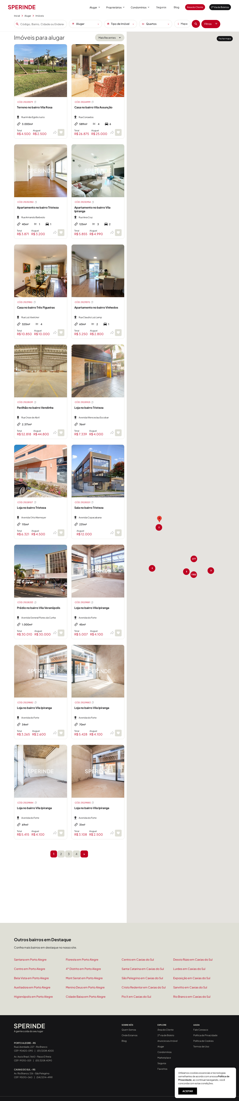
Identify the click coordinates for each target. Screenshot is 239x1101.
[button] (159, 519)
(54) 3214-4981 (45, 1077)
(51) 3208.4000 (45, 1050)
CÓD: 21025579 (25, 102)
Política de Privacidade (205, 1035)
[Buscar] (196, 24)
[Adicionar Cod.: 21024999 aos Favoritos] (118, 132)
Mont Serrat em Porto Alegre (84, 978)
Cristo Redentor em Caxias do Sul (144, 987)
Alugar (93, 7)
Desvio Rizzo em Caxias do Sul (193, 959)
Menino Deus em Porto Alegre (85, 987)
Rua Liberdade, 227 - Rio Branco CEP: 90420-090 (30, 1047)
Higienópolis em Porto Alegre (33, 996)
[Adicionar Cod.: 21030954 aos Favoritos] (118, 232)
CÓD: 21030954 (83, 202)
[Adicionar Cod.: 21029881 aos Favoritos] (118, 633)
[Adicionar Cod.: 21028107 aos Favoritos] (61, 532)
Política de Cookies (203, 1040)
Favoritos (162, 1068)
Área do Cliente (195, 7)
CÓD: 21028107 (25, 502)
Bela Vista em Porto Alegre (31, 978)
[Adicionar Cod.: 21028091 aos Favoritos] (61, 432)
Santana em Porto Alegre (30, 959)
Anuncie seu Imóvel (167, 1040)
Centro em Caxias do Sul (138, 959)
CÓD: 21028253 (25, 602)
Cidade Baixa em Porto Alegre (86, 996)
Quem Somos (129, 1029)
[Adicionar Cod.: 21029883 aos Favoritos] (118, 733)
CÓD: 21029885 (83, 802)
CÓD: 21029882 (25, 702)
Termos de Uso (201, 1046)
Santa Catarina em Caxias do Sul (143, 969)
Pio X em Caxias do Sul (136, 996)
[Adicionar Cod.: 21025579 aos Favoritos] (61, 132)
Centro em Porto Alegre (29, 969)
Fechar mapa (225, 38)
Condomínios (138, 7)
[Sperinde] (21, 7)
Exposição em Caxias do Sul (191, 978)
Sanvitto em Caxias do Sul (190, 987)
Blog (176, 7)
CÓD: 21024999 (82, 102)
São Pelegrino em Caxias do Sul (142, 978)
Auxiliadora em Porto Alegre (32, 987)
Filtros (208, 23)
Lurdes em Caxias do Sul (189, 969)
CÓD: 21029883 (83, 702)
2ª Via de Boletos (220, 7)
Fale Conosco (200, 1029)
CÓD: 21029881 (82, 602)
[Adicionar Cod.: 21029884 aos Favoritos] (61, 833)
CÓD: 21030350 (25, 202)
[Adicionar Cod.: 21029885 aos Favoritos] (118, 833)
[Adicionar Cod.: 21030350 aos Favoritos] (61, 232)
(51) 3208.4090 (44, 1060)
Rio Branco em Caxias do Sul (191, 996)
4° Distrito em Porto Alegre (83, 969)
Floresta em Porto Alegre (82, 959)
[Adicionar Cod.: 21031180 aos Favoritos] (61, 332)
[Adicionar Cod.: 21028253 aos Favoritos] (61, 633)
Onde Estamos (130, 1035)
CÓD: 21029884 (25, 802)
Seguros (161, 7)
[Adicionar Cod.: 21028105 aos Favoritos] (118, 432)
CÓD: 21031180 (24, 302)
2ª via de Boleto (165, 1035)
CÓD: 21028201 (82, 502)
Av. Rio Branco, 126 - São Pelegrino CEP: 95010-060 (31, 1073)
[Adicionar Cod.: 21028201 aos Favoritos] (118, 532)
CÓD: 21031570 (82, 302)
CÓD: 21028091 (25, 402)
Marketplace (164, 1057)
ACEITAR (187, 1091)
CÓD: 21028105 (82, 402)
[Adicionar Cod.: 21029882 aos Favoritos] (61, 733)
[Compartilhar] (55, 132)
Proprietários (114, 7)
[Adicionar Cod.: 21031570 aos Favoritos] (118, 332)
